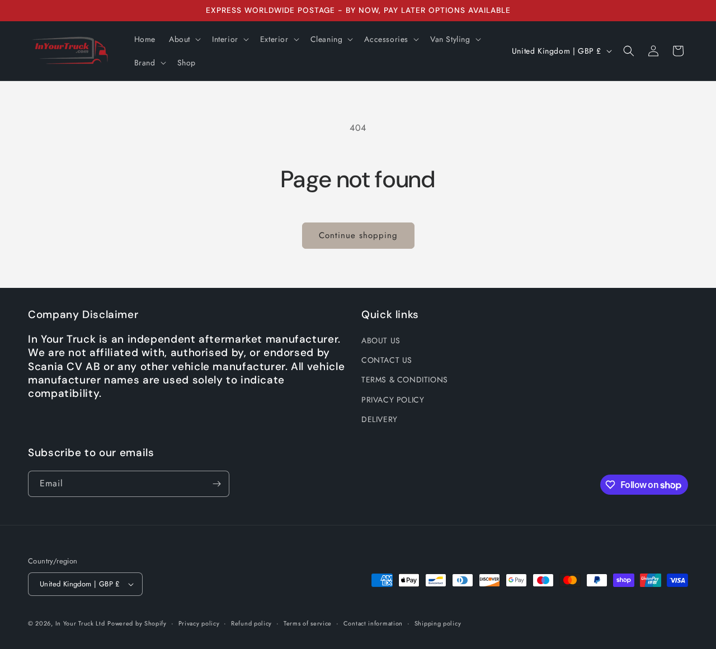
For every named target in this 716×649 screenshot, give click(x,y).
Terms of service (308, 623)
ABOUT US (381, 340)
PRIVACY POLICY (392, 399)
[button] (183, 39)
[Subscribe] (216, 484)
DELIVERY (379, 419)
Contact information (373, 623)
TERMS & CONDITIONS (404, 379)
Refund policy (251, 623)
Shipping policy (437, 623)
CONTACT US (386, 360)
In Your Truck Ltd (80, 623)
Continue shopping (358, 235)
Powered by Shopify (137, 623)
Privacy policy (199, 623)
